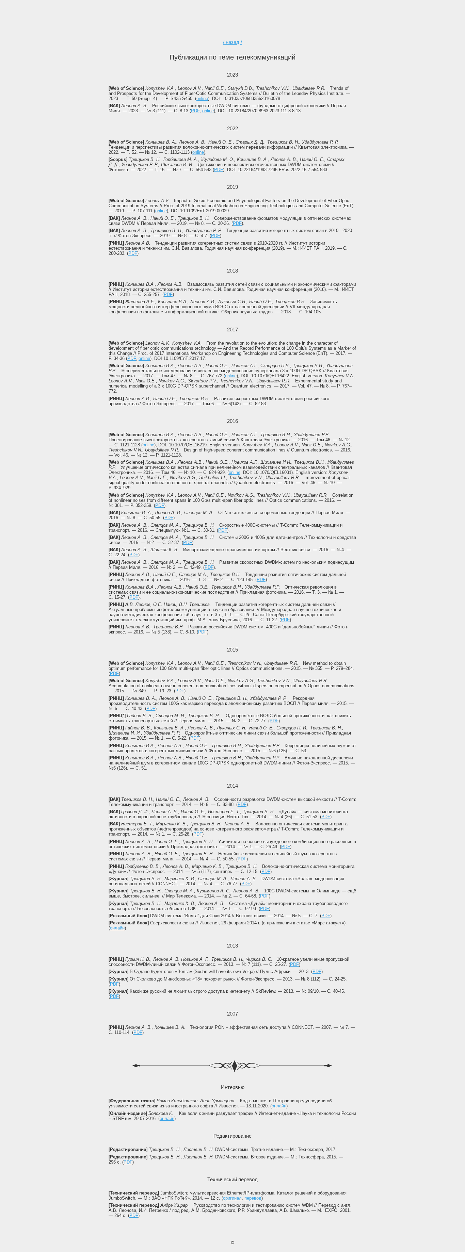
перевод (252, 1198)
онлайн (117, 927)
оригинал (232, 1198)
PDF (195, 110)
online (202, 98)
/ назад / (232, 42)
